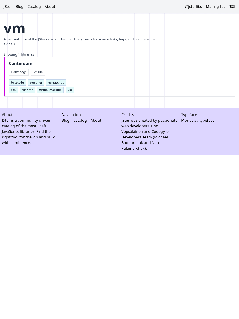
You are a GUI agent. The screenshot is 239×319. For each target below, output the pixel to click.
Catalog (34, 6)
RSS (232, 6)
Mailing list (215, 6)
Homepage (19, 72)
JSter (8, 6)
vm (70, 90)
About (50, 6)
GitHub (38, 72)
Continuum (20, 63)
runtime (27, 90)
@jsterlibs (193, 6)
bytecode (17, 83)
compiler (36, 83)
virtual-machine (50, 90)
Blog (20, 6)
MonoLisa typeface (197, 120)
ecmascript (56, 83)
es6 (13, 90)
